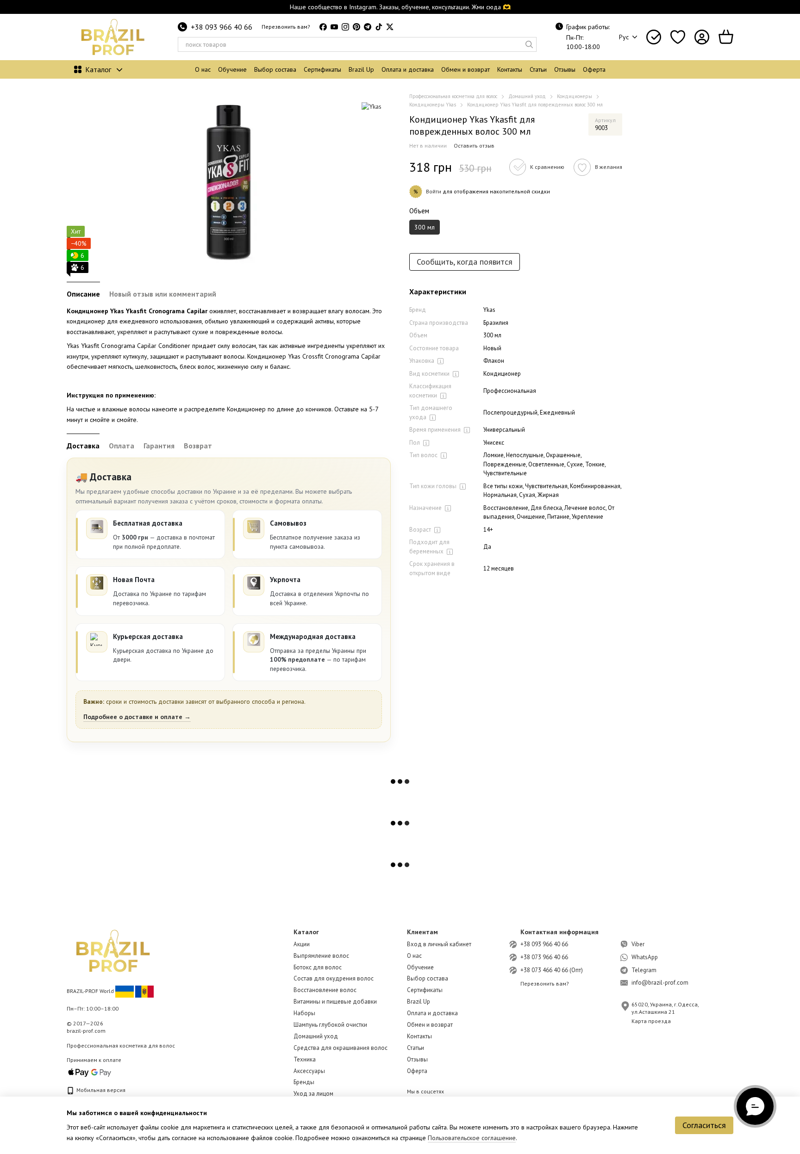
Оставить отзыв (474, 145)
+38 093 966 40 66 (221, 27)
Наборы (304, 1013)
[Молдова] (144, 990)
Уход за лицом (313, 1094)
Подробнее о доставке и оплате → (137, 717)
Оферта (594, 69)
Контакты (509, 69)
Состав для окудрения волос (334, 978)
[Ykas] (371, 106)
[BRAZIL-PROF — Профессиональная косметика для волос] (113, 950)
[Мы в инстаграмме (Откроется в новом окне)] (345, 27)
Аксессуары (309, 1071)
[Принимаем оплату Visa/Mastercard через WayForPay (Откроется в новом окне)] (90, 1071)
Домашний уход (316, 1036)
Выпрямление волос (321, 956)
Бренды (304, 1082)
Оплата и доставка (407, 69)
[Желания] (677, 37)
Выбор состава (275, 69)
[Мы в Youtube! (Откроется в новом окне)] (334, 27)
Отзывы (564, 69)
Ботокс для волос (318, 967)
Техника (305, 1059)
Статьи (538, 69)
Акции (302, 944)
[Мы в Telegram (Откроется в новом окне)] (367, 27)
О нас (203, 69)
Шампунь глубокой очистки (330, 1025)
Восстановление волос (325, 990)
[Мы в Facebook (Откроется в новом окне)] (323, 27)
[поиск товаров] (529, 44)
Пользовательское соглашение (472, 1138)
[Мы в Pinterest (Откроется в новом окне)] (356, 27)
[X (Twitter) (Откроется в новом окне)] (390, 27)
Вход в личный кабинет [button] (439, 944)
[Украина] (124, 990)
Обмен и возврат (465, 69)
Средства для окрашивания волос (341, 1048)
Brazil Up (361, 69)
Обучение (232, 69)
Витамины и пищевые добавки (335, 1001)
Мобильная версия (100, 1089)
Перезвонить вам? (286, 26)
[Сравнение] (653, 37)
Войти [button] (433, 191)
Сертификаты (322, 69)
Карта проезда (651, 1021)
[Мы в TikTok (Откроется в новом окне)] (378, 27)
